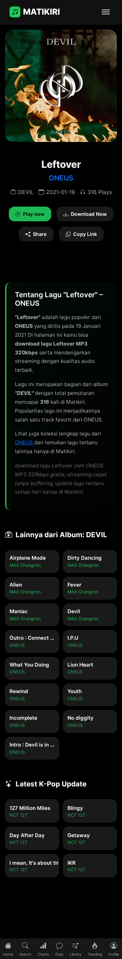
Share (40, 234)
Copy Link (85, 234)
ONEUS (61, 178)
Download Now (89, 214)
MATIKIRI (41, 12)
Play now (33, 214)
